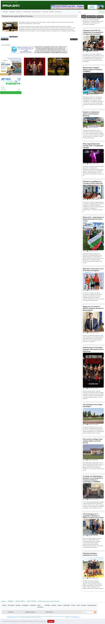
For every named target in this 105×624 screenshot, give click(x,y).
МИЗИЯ (54, 605)
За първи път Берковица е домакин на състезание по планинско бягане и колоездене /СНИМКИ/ (93, 469)
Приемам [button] (50, 621)
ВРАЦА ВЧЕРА (36, 12)
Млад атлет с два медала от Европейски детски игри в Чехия (93, 210)
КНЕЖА (73, 605)
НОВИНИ (5, 12)
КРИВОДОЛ (25, 605)
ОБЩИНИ (12, 12)
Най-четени (91, 16)
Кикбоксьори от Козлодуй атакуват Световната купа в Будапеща (93, 340)
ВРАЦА (4, 605)
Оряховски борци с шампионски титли (90, 545)
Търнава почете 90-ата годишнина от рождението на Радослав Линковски (93, 23)
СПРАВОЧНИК (27, 12)
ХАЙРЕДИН (66, 605)
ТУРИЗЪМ (45, 12)
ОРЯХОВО (47, 605)
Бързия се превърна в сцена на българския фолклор (91, 104)
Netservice (79, 617)
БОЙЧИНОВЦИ (92, 605)
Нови (83, 16)
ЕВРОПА (18, 12)
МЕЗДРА (18, 605)
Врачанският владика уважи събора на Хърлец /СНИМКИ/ (93, 60)
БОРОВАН (33, 605)
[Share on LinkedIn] (13, 37)
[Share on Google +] (12, 37)
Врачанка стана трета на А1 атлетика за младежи (93, 260)
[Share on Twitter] (17, 37)
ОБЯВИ (51, 12)
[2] (74, 39)
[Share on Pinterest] (15, 37)
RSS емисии (49, 612)
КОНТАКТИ (58, 12)
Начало (3, 601)
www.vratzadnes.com (13, 616)
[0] (4, 39)
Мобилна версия (30, 612)
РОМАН (59, 605)
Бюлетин (11, 612)
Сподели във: (5, 37)
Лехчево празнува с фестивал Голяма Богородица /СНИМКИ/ (91, 587)
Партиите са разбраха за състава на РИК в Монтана (93, 173)
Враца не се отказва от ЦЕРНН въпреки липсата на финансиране (93, 299)
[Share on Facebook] (10, 37)
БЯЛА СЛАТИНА (40, 606)
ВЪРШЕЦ (83, 605)
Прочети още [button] (42, 621)
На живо (100, 16)
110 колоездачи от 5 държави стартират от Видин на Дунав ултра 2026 (93, 506)
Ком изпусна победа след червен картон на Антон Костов (92, 431)
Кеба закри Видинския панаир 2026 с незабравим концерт (93, 136)
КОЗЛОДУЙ (11, 605)
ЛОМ (78, 605)
